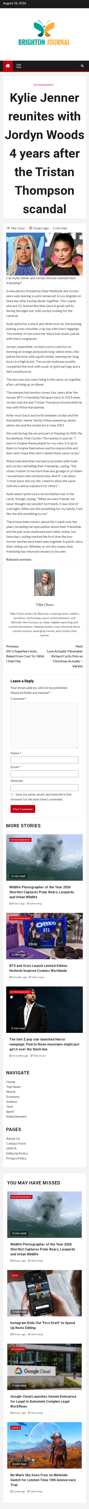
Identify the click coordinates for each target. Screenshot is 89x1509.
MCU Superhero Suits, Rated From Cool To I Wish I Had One (25, 653)
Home (10, 1082)
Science (11, 1101)
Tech (9, 1106)
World (10, 1091)
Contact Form (16, 1143)
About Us (13, 1138)
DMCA (11, 1148)
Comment (19, 698)
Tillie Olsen (18, 228)
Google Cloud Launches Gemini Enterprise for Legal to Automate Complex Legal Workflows (43, 1401)
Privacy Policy (16, 1158)
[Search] (82, 66)
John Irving (36, 903)
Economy (12, 1096)
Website (17, 781)
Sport (10, 1111)
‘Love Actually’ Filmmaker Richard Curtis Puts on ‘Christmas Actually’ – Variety (64, 656)
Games (15, 1427)
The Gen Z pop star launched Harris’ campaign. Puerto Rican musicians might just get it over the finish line (44, 1044)
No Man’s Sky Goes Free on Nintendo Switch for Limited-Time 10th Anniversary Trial (43, 1480)
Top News (13, 1087)
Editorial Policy (17, 1153)
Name (16, 753)
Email (15, 767)
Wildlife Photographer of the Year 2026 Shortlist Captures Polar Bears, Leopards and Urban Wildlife (41, 892)
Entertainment (44, 84)
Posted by (40, 291)
